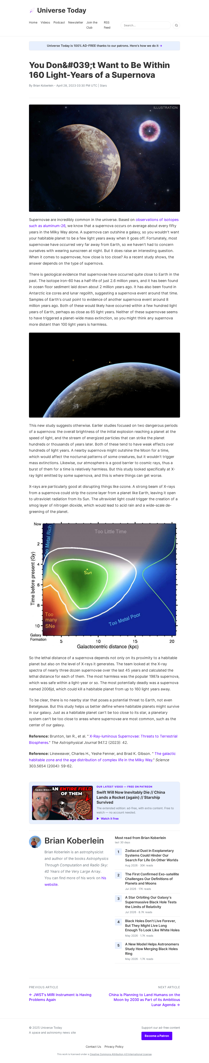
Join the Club (91, 25)
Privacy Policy (113, 1046)
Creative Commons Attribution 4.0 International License (121, 1054)
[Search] (176, 25)
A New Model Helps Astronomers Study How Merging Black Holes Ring (152, 948)
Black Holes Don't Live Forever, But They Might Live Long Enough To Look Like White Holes (152, 925)
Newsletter (75, 22)
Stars (103, 85)
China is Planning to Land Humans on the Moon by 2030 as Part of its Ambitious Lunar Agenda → (144, 1000)
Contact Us (93, 1046)
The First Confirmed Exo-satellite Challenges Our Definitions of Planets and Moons (152, 878)
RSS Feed (107, 25)
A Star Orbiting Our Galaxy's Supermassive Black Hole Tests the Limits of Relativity (151, 902)
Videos (45, 22)
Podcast (59, 22)
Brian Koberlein (43, 85)
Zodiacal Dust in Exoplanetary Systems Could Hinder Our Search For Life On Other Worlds (151, 855)
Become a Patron (157, 1035)
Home (33, 22)
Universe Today (61, 10)
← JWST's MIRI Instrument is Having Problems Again (60, 997)
